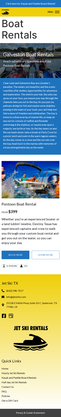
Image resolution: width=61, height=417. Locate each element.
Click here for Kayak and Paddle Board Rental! (30, 3)
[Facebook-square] (4, 315)
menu (50, 12)
